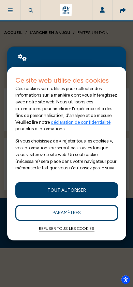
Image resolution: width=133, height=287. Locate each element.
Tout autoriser (66, 190)
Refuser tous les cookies (66, 228)
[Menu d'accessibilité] (125, 279)
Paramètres (67, 212)
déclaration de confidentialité (80, 122)
